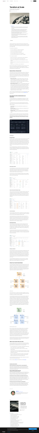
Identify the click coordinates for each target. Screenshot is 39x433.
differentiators (25, 92)
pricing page (24, 359)
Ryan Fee (17, 391)
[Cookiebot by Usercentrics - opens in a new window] (3, 431)
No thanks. (33, 430)
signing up (16, 359)
